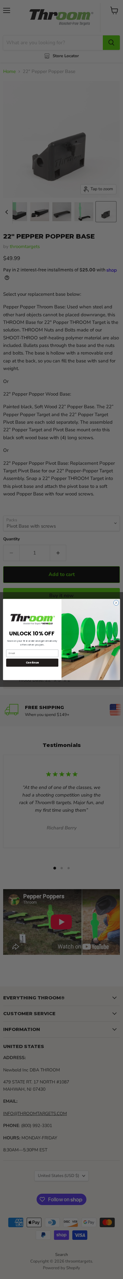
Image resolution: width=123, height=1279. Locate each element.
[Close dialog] (116, 602)
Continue (32, 662)
